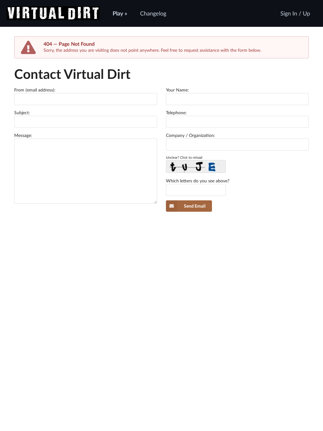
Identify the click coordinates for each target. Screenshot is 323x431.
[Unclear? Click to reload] (196, 166)
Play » (120, 13)
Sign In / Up (295, 13)
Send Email (194, 206)
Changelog (153, 13)
